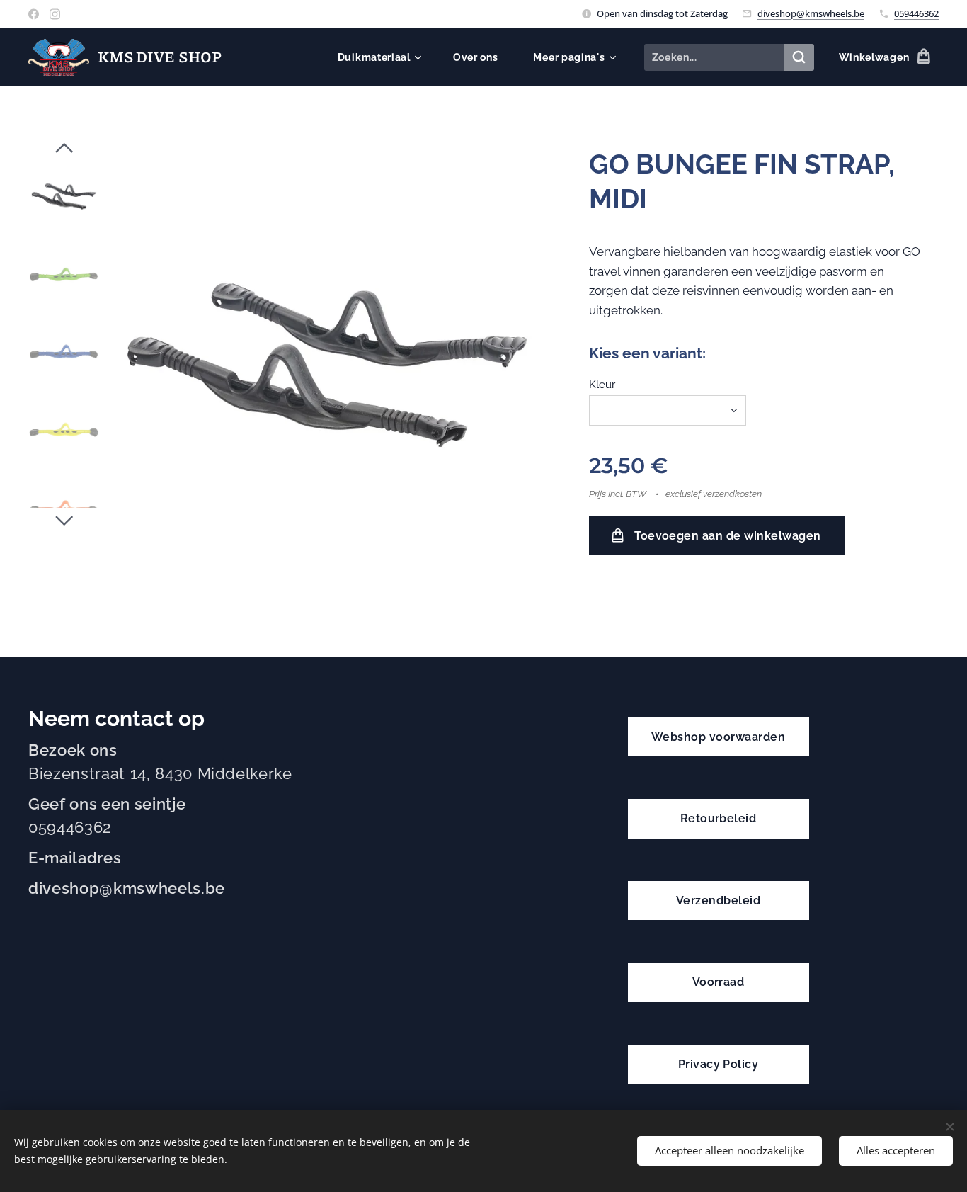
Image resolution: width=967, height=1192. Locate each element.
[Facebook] (33, 14)
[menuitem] (384, 57)
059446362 (916, 13)
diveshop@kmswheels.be (810, 13)
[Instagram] (55, 14)
